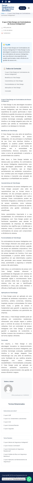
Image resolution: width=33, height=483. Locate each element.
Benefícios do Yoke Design (12, 77)
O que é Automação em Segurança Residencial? (14, 450)
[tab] (16, 260)
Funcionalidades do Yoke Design (14, 84)
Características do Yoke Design (14, 81)
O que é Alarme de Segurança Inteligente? (16, 442)
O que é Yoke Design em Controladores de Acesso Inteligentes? (17, 73)
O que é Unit (7, 422)
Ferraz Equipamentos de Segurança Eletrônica (8, 8)
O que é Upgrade (9, 428)
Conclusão (8, 91)
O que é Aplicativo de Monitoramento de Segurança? (15, 460)
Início (2, 13)
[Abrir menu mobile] (29, 8)
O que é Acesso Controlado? (12, 445)
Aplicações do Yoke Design (13, 87)
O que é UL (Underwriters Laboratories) (15, 418)
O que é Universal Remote (11, 425)
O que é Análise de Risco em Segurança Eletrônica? (15, 455)
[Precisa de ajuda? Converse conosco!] (29, 479)
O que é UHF (7, 415)
